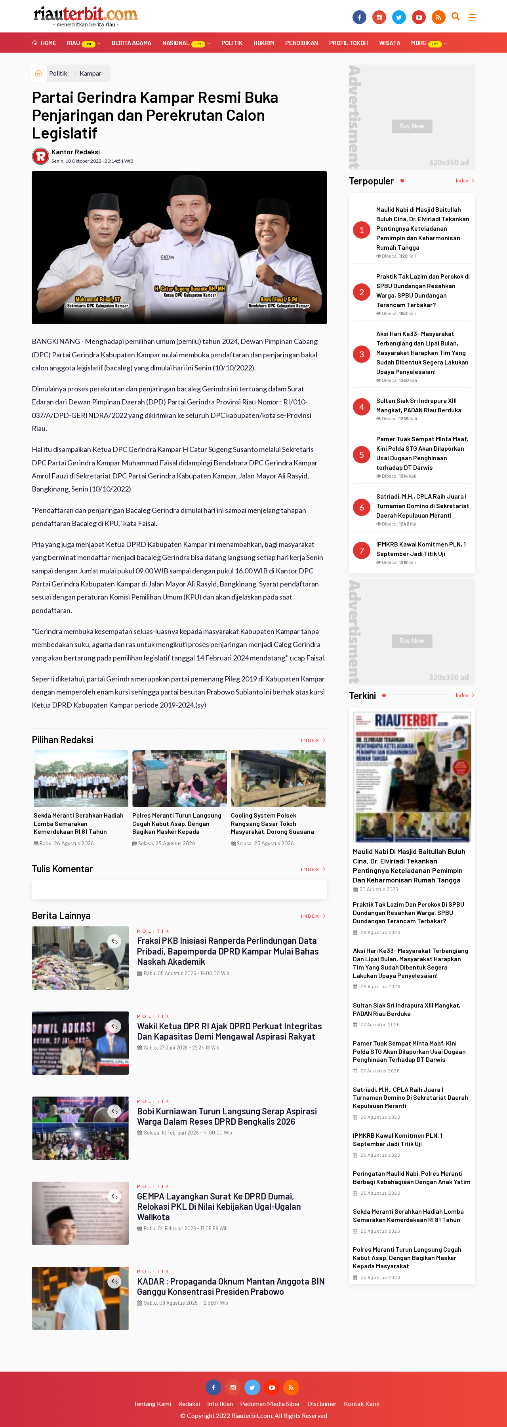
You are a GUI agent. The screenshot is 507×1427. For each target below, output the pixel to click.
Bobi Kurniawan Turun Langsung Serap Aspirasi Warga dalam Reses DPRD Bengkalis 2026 (227, 1116)
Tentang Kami (152, 1403)
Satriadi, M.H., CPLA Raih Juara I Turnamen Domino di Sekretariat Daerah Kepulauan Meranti (410, 1097)
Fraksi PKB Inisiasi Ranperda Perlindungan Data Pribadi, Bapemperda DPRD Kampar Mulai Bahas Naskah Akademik (228, 950)
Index (311, 740)
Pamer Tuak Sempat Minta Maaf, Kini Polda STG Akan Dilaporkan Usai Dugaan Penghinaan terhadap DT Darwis (409, 1051)
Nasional (181, 42)
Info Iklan (220, 1403)
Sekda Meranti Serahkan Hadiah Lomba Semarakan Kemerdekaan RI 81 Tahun (79, 823)
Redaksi (189, 1403)
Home (48, 42)
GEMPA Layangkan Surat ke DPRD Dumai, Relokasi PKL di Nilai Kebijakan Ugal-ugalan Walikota (219, 1206)
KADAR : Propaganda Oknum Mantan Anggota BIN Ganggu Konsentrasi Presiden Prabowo (231, 1286)
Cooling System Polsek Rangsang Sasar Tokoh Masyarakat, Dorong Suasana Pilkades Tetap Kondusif (272, 827)
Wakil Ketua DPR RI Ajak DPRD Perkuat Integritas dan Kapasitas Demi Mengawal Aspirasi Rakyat (229, 1031)
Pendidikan (301, 42)
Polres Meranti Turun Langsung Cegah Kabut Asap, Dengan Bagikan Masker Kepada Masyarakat (176, 827)
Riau (79, 42)
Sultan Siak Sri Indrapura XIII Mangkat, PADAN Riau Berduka (407, 1009)
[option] (81, 801)
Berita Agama (131, 42)
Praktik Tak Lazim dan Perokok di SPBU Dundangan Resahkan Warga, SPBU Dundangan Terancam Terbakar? (408, 912)
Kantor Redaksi (75, 151)
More (424, 42)
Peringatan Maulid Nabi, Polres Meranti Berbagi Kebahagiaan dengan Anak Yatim (412, 1177)
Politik (232, 42)
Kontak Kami (361, 1403)
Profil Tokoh (348, 42)
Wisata (389, 42)
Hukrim (264, 42)
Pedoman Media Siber (270, 1403)
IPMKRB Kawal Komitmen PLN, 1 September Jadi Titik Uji (397, 1139)
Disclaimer (322, 1403)
